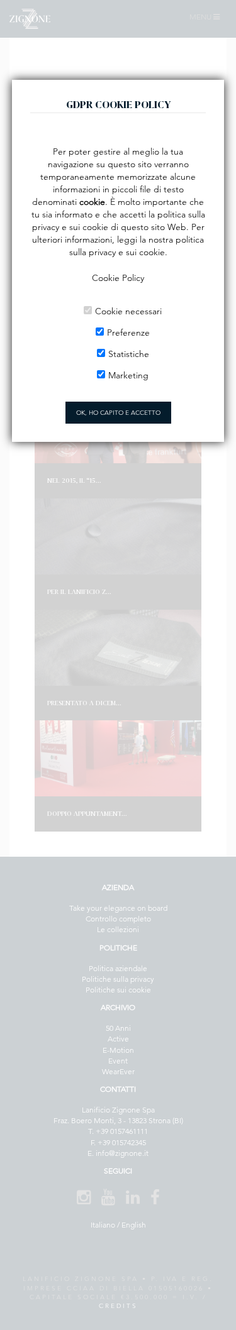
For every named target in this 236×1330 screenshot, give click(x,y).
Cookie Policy (118, 277)
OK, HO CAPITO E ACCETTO (118, 413)
